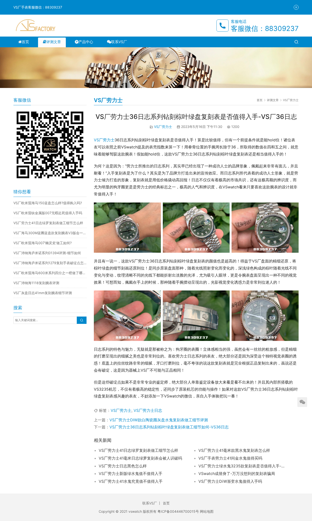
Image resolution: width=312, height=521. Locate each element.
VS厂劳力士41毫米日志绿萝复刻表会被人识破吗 (140, 458)
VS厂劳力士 (163, 127)
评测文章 (53, 41)
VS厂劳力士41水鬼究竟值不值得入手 (131, 481)
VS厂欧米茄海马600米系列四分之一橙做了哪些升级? (50, 273)
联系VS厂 (119, 41)
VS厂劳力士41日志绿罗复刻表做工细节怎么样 (138, 450)
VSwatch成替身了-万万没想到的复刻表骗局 (236, 473)
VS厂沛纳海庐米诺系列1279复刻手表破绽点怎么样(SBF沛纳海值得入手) (50, 263)
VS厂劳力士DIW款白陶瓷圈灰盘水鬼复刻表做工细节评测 (158, 419)
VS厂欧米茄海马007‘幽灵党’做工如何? (42, 243)
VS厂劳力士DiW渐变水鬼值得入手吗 (230, 481)
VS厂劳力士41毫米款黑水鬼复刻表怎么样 (234, 450)
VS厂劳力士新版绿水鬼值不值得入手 (130, 473)
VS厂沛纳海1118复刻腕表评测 (36, 283)
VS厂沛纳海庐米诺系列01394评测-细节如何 (47, 253)
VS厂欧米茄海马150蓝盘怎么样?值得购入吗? (47, 203)
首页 (25, 41)
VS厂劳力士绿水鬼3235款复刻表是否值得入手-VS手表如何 (242, 465)
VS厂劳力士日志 (148, 410)
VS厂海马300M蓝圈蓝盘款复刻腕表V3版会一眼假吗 (50, 233)
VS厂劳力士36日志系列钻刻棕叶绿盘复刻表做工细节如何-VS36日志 (169, 427)
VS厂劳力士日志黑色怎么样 (123, 465)
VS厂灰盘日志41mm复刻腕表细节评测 (42, 293)
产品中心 (85, 41)
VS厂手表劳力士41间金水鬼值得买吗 (230, 458)
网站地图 (207, 511)
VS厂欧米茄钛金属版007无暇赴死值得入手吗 (47, 213)
